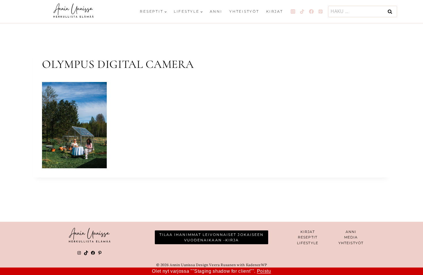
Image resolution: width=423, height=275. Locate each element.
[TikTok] (302, 11)
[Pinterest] (320, 11)
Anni (216, 11)
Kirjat (274, 11)
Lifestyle (307, 243)
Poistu (264, 271)
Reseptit (307, 237)
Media (351, 237)
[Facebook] (311, 11)
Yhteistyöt (244, 11)
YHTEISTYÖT (350, 243)
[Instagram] (293, 11)
